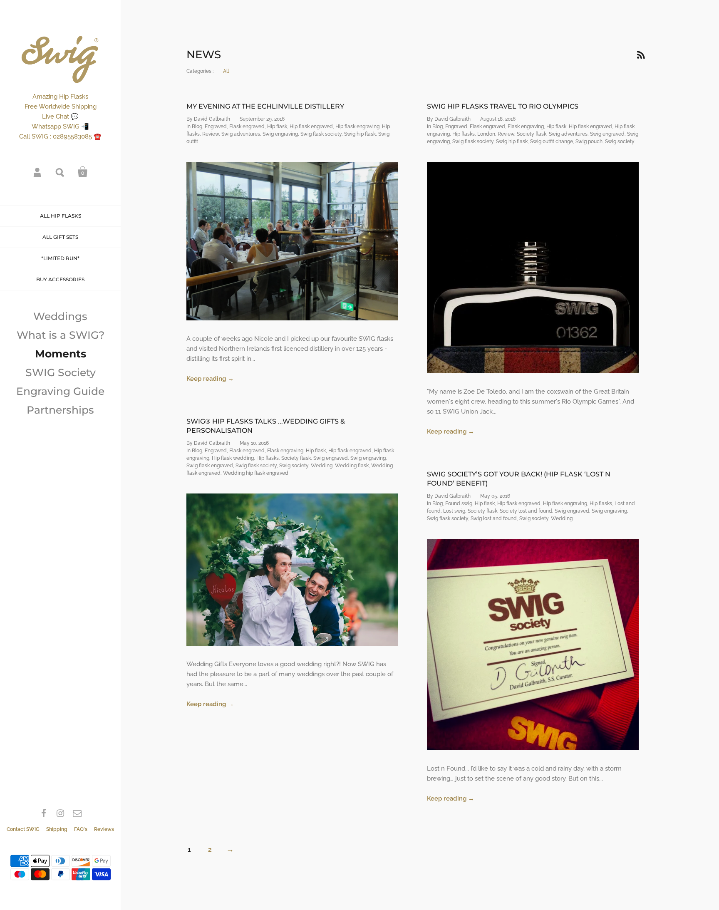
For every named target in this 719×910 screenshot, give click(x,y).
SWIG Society (60, 372)
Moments (60, 353)
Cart (82, 171)
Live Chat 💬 (60, 116)
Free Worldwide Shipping (61, 106)
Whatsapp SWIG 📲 (60, 126)
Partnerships (60, 410)
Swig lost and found (494, 518)
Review (210, 134)
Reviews (104, 829)
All (226, 71)
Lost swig (454, 511)
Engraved (216, 126)
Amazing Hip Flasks (60, 96)
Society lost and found (526, 511)
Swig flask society (321, 134)
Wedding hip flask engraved (255, 473)
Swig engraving (280, 134)
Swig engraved (607, 134)
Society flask (531, 134)
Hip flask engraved (311, 126)
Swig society (620, 141)
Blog (197, 126)
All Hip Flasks (60, 216)
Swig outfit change (551, 141)
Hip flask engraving (357, 126)
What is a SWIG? (60, 335)
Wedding (321, 466)
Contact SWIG (23, 829)
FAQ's (80, 829)
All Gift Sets (60, 237)
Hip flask (277, 126)
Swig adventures (240, 134)
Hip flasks (463, 134)
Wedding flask (352, 466)
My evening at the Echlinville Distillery (265, 106)
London (486, 134)
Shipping (56, 829)
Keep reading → (210, 378)
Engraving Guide (60, 391)
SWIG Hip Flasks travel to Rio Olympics (502, 106)
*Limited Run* (60, 258)
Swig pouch (588, 141)
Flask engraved (247, 126)
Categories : (199, 71)
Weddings (60, 316)
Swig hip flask (360, 134)
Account (37, 171)
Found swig (458, 503)
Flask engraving (526, 126)
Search (60, 171)
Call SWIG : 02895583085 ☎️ (60, 136)
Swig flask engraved (209, 466)
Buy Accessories (60, 279)
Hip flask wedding (233, 458)
